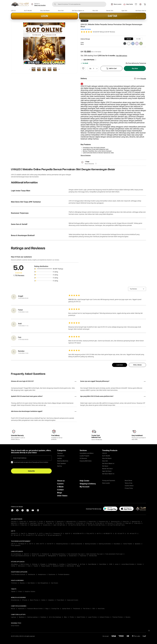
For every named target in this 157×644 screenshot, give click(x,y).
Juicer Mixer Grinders (128, 564)
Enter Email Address (19, 458)
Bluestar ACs (50, 521)
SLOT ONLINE (28, 10)
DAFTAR (112, 16)
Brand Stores (128, 480)
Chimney (34, 564)
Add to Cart (113, 68)
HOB (110, 564)
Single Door (62, 555)
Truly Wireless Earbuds (18, 574)
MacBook (22, 617)
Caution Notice (129, 485)
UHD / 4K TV (40, 544)
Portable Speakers (63, 574)
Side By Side (93, 555)
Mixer (78, 566)
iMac (65, 617)
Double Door (73, 555)
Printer (72, 617)
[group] (128, 39)
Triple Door (83, 555)
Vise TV (23, 533)
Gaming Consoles (90, 544)
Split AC (26, 554)
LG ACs (41, 521)
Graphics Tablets (30, 591)
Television (60, 453)
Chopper (43, 564)
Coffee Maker (52, 564)
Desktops (43, 617)
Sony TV (48, 533)
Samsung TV (32, 533)
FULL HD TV (90, 533)
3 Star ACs (137, 523)
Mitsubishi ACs (71, 521)
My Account (84, 487)
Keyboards (21, 608)
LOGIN (44, 16)
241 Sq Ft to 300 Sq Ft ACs (116, 525)
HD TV (99, 533)
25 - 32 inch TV (119, 533)
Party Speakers (61, 463)
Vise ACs (14, 521)
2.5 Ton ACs (109, 523)
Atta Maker (14, 564)
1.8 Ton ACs (79, 523)
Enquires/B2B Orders (86, 461)
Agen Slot (124, 10)
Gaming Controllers (105, 544)
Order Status (62, 496)
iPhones (24, 600)
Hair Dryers (54, 583)
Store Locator (117, 4)
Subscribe (31, 471)
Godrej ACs (60, 521)
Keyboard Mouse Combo (35, 608)
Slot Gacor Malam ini (78, 10)
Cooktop (62, 564)
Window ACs (23, 523)
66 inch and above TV (54, 535)
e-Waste (60, 487)
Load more (120, 365)
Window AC (35, 554)
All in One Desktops (55, 617)
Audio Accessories (76, 544)
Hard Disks (101, 608)
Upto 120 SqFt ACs (59, 525)
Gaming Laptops (32, 617)
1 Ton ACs (49, 523)
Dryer (33, 555)
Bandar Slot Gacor (107, 468)
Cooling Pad (55, 608)
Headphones (42, 574)
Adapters (51, 600)
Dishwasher (41, 555)
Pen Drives (86, 608)
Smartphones (15, 600)
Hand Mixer (102, 564)
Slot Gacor (105, 466)
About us (61, 481)
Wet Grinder (70, 566)
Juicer (117, 564)
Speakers (138, 544)
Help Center (129, 4)
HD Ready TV (22, 544)
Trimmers (14, 583)
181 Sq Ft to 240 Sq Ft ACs (96, 525)
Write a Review (137, 365)
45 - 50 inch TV (16, 535)
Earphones (52, 574)
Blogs (59, 493)
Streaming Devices (62, 544)
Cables (43, 600)
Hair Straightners (43, 583)
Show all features (86, 155)
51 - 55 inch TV (28, 535)
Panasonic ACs (103, 521)
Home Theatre (127, 544)
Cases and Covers (72, 600)
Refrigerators (52, 555)
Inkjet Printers (81, 617)
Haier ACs (126, 521)
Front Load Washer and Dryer (20, 555)
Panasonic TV (57, 533)
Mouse (13, 608)
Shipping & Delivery (88, 484)
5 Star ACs (23, 525)
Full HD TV (50, 544)
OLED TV (67, 533)
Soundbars (117, 544)
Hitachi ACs (92, 521)
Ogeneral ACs (136, 521)
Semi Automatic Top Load (94, 554)
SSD (93, 608)
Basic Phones (34, 600)
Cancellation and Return (87, 453)
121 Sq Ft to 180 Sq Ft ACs (76, 525)
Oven (29, 566)
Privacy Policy (129, 488)
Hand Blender (92, 564)
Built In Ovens (25, 564)
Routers (128, 617)
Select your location (40, 5)
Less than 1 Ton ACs (36, 523)
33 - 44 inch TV (132, 533)
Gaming (59, 466)
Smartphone (60, 456)
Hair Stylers (31, 583)
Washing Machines (62, 461)
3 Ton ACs (119, 523)
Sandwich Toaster (58, 566)
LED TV (13, 544)
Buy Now (135, 68)
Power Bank (60, 600)
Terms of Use (128, 483)
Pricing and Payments (108, 480)
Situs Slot (95, 10)
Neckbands (31, 574)
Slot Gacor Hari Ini (141, 10)
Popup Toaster (45, 566)
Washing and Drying (58, 554)
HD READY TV (107, 533)
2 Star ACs (128, 523)
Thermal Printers (117, 617)
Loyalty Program (84, 456)
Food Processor (72, 564)
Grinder (139, 564)
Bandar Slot (109, 10)
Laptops (59, 458)
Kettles (13, 566)
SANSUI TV (14, 533)
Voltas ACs (22, 521)
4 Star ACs (14, 525)
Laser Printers (92, 617)
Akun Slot (61, 10)
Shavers (22, 583)
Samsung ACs (115, 521)
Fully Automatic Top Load (75, 554)
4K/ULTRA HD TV (78, 533)
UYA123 (13, 10)
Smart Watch (15, 625)
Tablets (13, 591)
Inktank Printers (105, 617)
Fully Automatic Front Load (114, 554)
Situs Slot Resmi (45, 10)
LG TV (41, 533)
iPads (20, 591)
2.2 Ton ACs (99, 523)
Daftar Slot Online (86, 29)
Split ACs (14, 523)
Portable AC (45, 554)
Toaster (35, 566)
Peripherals (76, 608)
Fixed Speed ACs (35, 525)
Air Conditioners (16, 554)
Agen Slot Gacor (107, 471)
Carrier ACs (82, 521)
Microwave (21, 566)
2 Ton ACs (89, 523)
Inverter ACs (47, 525)
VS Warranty (83, 458)
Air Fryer (82, 564)
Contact (60, 490)
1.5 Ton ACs (69, 523)
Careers (60, 484)
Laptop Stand (66, 608)
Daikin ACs (32, 521)
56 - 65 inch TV (40, 535)
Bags (47, 608)
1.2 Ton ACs (58, 523)
